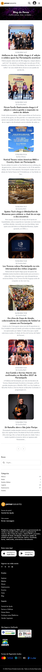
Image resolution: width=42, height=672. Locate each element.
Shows (3, 584)
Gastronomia (5, 587)
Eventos (3, 590)
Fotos (3, 593)
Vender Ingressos (7, 618)
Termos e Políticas (7, 609)
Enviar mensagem (7, 521)
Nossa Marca (5, 612)
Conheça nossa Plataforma (9, 615)
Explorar (3, 578)
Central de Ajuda (7, 513)
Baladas (3, 581)
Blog (2, 596)
